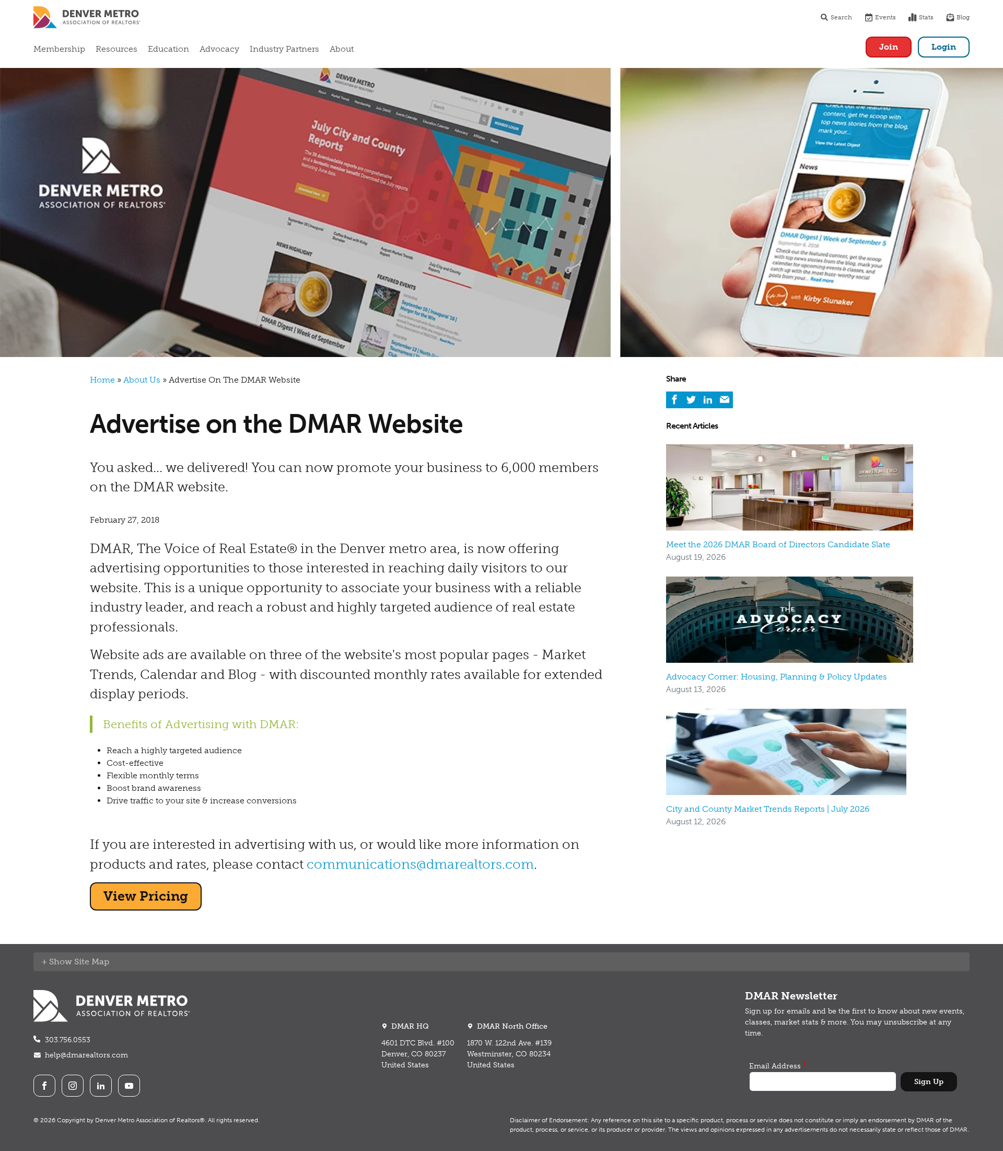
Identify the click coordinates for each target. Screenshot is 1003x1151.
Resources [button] (116, 49)
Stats (926, 17)
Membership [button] (59, 49)
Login (943, 47)
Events (885, 17)
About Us (141, 380)
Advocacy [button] (219, 49)
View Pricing (145, 896)
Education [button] (168, 49)
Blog (963, 17)
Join (888, 47)
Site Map (91, 961)
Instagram (73, 1086)
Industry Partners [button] (284, 49)
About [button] (342, 49)
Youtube (129, 1086)
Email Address (775, 1066)
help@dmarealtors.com (86, 1055)
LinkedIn (101, 1086)
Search (841, 17)
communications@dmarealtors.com (420, 864)
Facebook (44, 1086)
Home (102, 380)
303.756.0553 (67, 1039)
